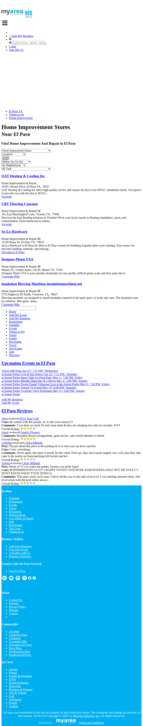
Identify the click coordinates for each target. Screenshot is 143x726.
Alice (4, 418)
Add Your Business (20, 546)
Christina (6, 442)
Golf (11, 696)
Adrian (5, 463)
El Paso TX (16, 111)
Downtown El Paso (13, 252)
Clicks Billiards (33, 442)
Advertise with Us (19, 553)
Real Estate (15, 525)
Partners (13, 603)
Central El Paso (18, 634)
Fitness (13, 672)
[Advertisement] (71, 81)
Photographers (17, 515)
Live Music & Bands (21, 518)
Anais (4, 432)
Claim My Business (21, 36)
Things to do (16, 114)
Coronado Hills (10, 276)
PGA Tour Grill (29, 418)
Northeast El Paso (19, 651)
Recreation (15, 511)
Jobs (11, 521)
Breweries (15, 686)
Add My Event (10, 402)
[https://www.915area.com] (12, 14)
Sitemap (13, 610)
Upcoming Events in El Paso (28, 363)
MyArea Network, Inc (86, 715)
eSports (13, 669)
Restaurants (16, 501)
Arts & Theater (18, 692)
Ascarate (6, 196)
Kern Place (15, 648)
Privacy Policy (17, 606)
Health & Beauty (19, 682)
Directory (14, 355)
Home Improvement (21, 118)
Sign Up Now (17, 571)
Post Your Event (18, 549)
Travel (12, 508)
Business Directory (20, 556)
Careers (13, 613)
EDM (12, 679)
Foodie (13, 702)
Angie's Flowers (30, 432)
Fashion (13, 706)
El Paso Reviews (17, 410)
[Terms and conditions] (66, 722)
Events (13, 505)
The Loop (15, 528)
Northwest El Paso (20, 654)
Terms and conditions (91, 722)
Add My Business (12, 399)
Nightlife (14, 498)
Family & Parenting (20, 676)
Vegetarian (15, 699)
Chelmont (14, 638)
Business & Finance (20, 689)
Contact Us (15, 600)
